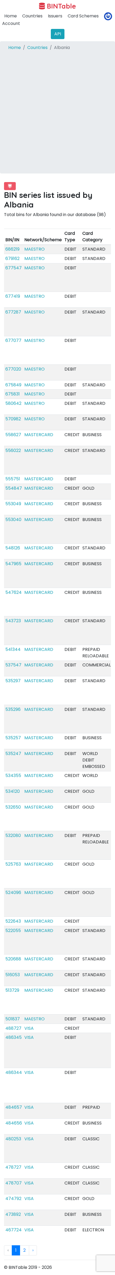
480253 (13, 1139)
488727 (13, 1028)
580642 (13, 403)
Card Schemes (83, 16)
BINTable (60, 6)
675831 (12, 394)
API (57, 34)
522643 (13, 921)
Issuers (55, 16)
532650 (13, 807)
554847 (13, 488)
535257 (13, 738)
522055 (13, 930)
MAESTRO (34, 249)
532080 (13, 835)
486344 (13, 1072)
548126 (12, 548)
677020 (13, 369)
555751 (12, 479)
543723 (13, 621)
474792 (13, 1198)
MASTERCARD (38, 435)
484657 (13, 1107)
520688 (13, 959)
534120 (12, 791)
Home (10, 16)
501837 (12, 1019)
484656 (13, 1123)
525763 (13, 864)
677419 (12, 296)
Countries (32, 16)
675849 (13, 385)
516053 (12, 975)
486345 (13, 1037)
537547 (13, 665)
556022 (13, 450)
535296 (13, 709)
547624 (13, 592)
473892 (13, 1214)
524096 (13, 892)
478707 (13, 1183)
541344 (13, 649)
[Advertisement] (57, 115)
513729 (12, 990)
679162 (12, 258)
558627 (13, 435)
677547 (13, 268)
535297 (13, 681)
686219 (12, 249)
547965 (13, 564)
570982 (13, 419)
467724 (13, 1230)
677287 (13, 312)
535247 (13, 753)
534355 (13, 775)
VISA (29, 1028)
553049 (13, 504)
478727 (13, 1167)
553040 (13, 519)
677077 (13, 340)
